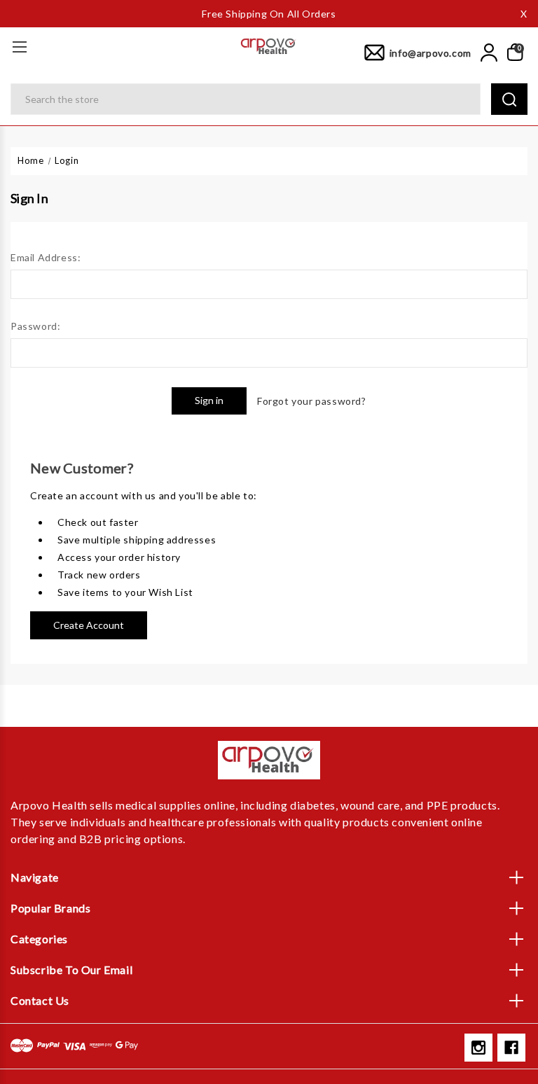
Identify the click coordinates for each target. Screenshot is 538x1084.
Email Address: (46, 257)
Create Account (88, 625)
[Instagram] (478, 1048)
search (509, 99)
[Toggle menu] (19, 46)
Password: (35, 326)
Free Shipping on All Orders (269, 14)
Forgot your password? (311, 401)
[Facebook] (511, 1048)
